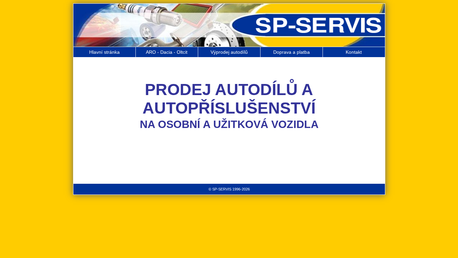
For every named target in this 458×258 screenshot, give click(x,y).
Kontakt (354, 52)
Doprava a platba (291, 52)
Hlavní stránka (104, 52)
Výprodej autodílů (229, 52)
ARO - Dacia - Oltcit (166, 52)
